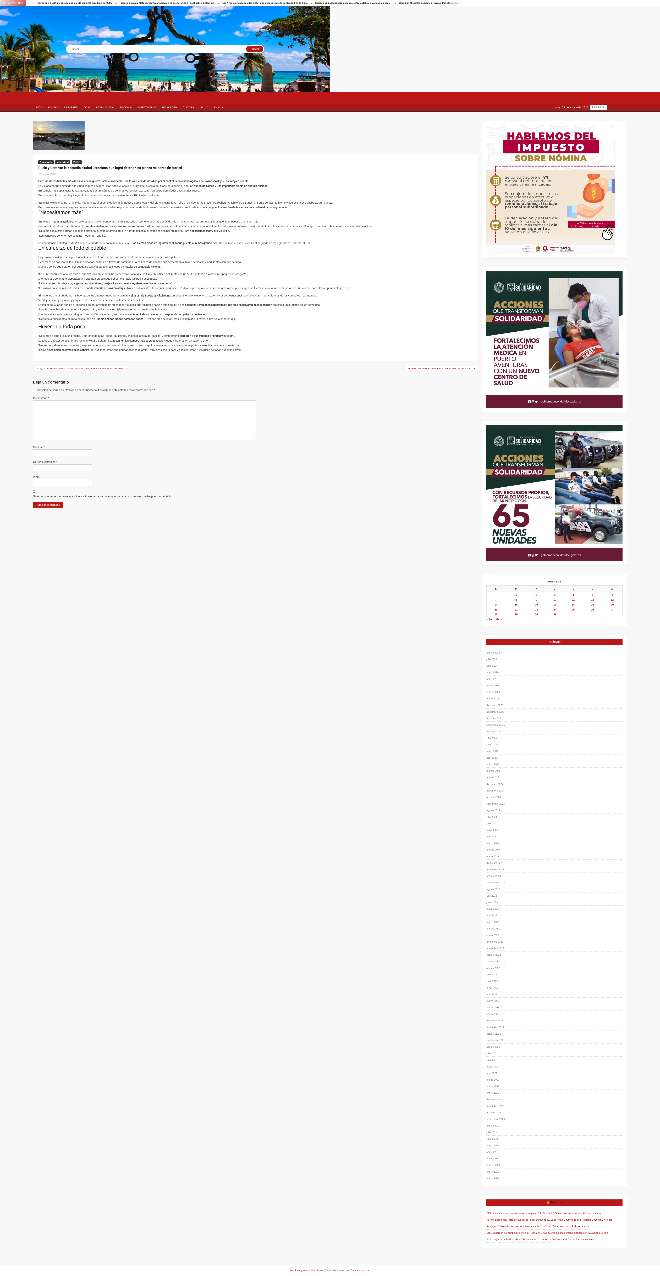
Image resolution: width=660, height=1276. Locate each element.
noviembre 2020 (495, 1106)
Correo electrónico (45, 461)
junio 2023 (492, 902)
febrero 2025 (493, 770)
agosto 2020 (493, 1125)
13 (612, 599)
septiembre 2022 (495, 961)
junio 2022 (492, 981)
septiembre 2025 (495, 725)
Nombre (39, 447)
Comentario (41, 398)
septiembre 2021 (495, 1040)
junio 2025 (492, 744)
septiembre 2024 (495, 803)
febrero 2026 (493, 692)
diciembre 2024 (494, 784)
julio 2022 (491, 974)
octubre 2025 (493, 718)
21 (495, 609)
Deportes (70, 107)
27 (612, 609)
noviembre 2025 (495, 711)
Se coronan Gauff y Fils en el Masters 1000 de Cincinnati (581, 1219)
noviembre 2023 (495, 869)
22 (516, 609)
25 (573, 609)
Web (36, 476)
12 (592, 599)
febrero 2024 (493, 849)
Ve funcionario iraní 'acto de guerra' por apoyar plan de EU (518, 1219)
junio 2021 (492, 1060)
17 (554, 604)
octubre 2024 (493, 797)
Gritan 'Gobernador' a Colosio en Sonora (567, 1226)
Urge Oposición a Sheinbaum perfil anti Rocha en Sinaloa (517, 1232)
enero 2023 (492, 935)
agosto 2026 (493, 652)
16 (536, 604)
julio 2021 (491, 1053)
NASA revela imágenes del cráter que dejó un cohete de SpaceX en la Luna (104, 3)
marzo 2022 (492, 1000)
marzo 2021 (492, 1079)
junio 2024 (492, 823)
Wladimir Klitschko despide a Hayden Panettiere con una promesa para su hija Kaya (286, 3)
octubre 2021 (493, 1033)
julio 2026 (491, 659)
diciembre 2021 (494, 1020)
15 (516, 604)
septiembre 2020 (495, 1119)
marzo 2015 (492, 1178)
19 (592, 604)
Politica (53, 107)
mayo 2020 (492, 1145)
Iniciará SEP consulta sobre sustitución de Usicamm (572, 1213)
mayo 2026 (492, 672)
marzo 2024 (492, 843)
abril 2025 (491, 757)
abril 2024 (491, 836)
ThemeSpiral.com (360, 1270)
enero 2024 (492, 856)
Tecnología (170, 107)
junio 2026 (492, 665)
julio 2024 (491, 817)
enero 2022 (492, 1014)
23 (536, 609)
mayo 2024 (492, 830)
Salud (204, 107)
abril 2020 (491, 1152)
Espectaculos (147, 107)
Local (86, 107)
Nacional (126, 107)
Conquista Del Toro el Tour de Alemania (573, 1239)
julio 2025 (491, 738)
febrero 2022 (493, 1007)
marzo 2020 (492, 1158)
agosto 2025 (493, 731)
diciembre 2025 (494, 705)
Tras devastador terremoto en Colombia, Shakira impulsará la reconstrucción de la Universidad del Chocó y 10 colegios (410, 3)
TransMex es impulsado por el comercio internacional (438, 368)
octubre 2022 (493, 954)
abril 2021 (491, 1073)
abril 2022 (491, 994)
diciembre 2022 (494, 941)
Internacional (105, 107)
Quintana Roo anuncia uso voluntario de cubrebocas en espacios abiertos (84, 368)
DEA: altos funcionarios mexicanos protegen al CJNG (515, 1213)
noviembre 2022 (495, 948)
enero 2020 (492, 1171)
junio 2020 (492, 1138)
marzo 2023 (492, 922)
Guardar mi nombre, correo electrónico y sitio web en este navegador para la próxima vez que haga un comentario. (102, 496)
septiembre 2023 (495, 882)
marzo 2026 (492, 685)
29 (516, 614)
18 (573, 604)
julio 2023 (491, 895)
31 (554, 614)
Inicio (39, 107)
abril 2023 (491, 915)
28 (495, 614)
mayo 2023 (492, 908)
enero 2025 (492, 777)
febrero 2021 (493, 1086)
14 (495, 604)
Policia (218, 107)
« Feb (489, 619)
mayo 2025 (492, 751)
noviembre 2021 (495, 1027)
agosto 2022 (493, 968)
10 (554, 599)
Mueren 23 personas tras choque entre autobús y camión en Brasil (193, 3)
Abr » (498, 619)
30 (536, 614)
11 (573, 599)
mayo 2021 (492, 1066)
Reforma (556, 1202)
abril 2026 (491, 679)
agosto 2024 (493, 810)
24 (554, 609)
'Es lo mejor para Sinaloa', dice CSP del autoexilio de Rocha (519, 1239)
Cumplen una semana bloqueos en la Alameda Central (578, 1232)
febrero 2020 (493, 1165)
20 (612, 604)
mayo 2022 (492, 987)
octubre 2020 (493, 1112)
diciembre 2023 (494, 863)
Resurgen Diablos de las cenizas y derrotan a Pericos (515, 1226)
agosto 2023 (493, 889)
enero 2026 (492, 698)
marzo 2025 (492, 764)
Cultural (189, 107)
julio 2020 (491, 1132)
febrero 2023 (493, 928)
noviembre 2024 (495, 790)
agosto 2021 (493, 1046)
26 (592, 609)
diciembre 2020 (494, 1099)
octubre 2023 (493, 876)
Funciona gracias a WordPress (306, 1270)
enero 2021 (492, 1092)
